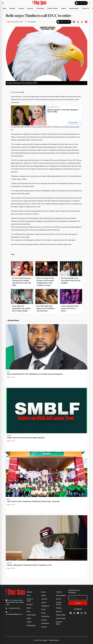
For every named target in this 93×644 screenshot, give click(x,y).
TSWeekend (45, 606)
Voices (43, 609)
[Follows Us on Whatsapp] (82, 22)
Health (43, 595)
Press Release (61, 595)
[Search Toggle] (89, 3)
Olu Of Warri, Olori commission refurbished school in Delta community (33, 501)
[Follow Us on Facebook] (71, 613)
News (8, 371)
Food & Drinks (31, 615)
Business (30, 8)
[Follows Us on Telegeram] (86, 22)
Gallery (29, 618)
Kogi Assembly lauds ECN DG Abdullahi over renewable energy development (35, 374)
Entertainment (73, 8)
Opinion (63, 8)
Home (4, 8)
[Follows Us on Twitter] (78, 22)
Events (43, 592)
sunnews (33, 22)
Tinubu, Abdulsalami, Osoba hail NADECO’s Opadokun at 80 (29, 565)
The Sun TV (85, 8)
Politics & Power (52, 8)
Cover (28, 595)
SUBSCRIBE (78, 603)
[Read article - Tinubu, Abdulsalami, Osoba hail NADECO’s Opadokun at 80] (46, 538)
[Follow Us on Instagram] (85, 613)
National (12, 8)
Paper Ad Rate (60, 618)
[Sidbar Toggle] (3, 3)
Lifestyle (44, 599)
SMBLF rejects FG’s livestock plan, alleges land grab (26, 438)
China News (40, 8)
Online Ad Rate (60, 615)
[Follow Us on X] (74, 613)
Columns (21, 8)
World (43, 613)
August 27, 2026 (11, 377)
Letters (29, 622)
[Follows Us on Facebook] (74, 22)
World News (45, 623)
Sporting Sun (45, 616)
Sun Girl (58, 599)
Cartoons (59, 592)
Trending (58, 608)
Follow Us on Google (82, 3)
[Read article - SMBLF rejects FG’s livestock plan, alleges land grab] (46, 410)
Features (44, 627)
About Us (59, 611)
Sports (29, 608)
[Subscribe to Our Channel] (78, 613)
